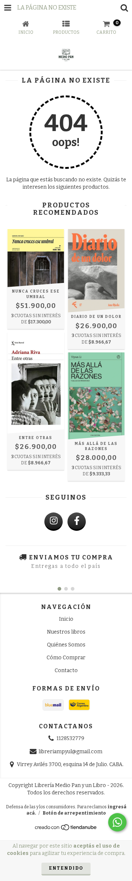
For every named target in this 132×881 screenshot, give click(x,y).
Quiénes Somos (66, 645)
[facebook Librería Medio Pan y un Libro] (76, 521)
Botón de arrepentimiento (74, 813)
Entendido (66, 868)
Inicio (66, 619)
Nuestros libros (66, 632)
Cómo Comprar (66, 658)
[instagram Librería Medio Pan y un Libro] (53, 521)
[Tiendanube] (66, 829)
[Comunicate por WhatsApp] (117, 822)
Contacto (66, 670)
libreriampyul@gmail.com (70, 751)
